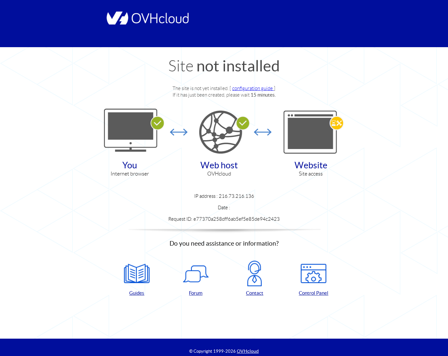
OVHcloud (248, 351)
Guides (136, 293)
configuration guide (253, 88)
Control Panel (313, 293)
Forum (195, 293)
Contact (254, 293)
